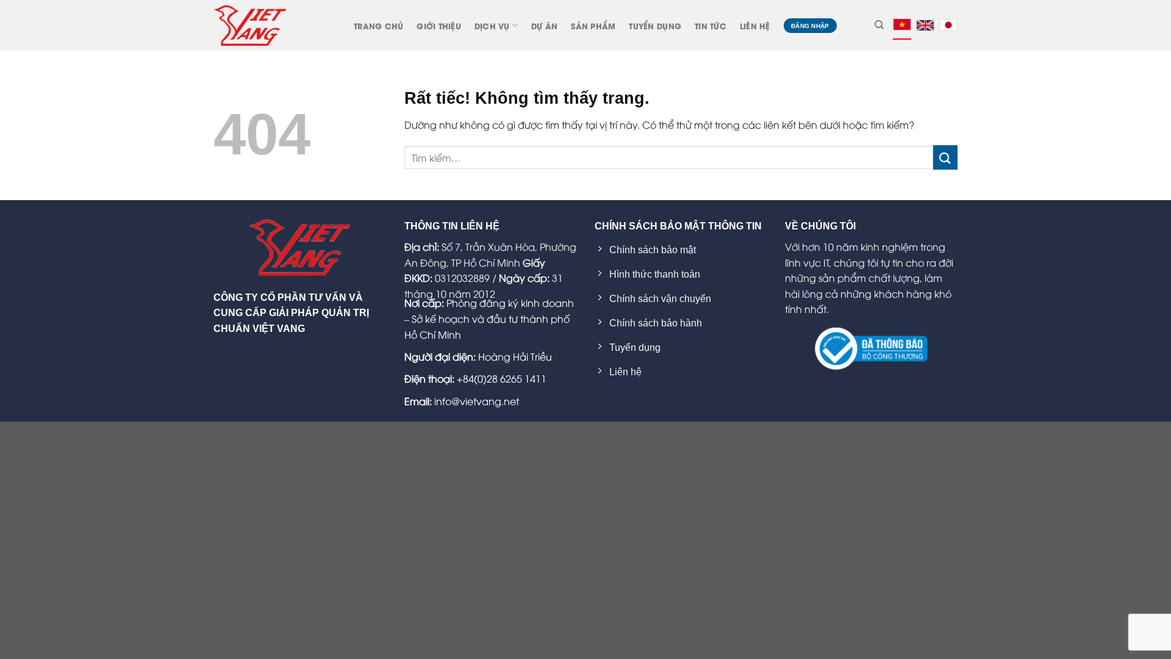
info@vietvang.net (476, 401)
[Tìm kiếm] (879, 25)
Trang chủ (378, 25)
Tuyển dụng (655, 25)
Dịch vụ (492, 25)
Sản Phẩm (593, 25)
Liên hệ (755, 25)
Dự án (544, 25)
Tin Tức (710, 25)
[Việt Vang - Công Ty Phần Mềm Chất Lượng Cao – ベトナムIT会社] (250, 25)
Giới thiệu (439, 25)
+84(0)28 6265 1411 (501, 378)
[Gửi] (945, 157)
